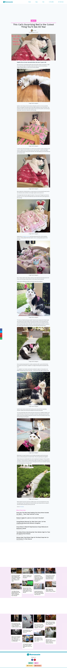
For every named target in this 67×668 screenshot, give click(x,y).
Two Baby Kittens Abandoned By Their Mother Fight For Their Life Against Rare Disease (16, 593)
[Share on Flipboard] (1, 334)
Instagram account (26, 236)
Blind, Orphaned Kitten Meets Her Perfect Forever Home (50, 590)
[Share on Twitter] (1, 332)
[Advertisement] (33, 12)
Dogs (37, 1)
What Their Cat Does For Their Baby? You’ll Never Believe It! (50, 623)
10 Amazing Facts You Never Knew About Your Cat (27, 631)
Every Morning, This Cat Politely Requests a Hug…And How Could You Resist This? (16, 625)
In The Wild (51, 1)
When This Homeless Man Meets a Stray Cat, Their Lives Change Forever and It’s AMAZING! (16, 639)
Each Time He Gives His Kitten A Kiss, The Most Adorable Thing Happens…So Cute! (39, 626)
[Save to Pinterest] (1, 336)
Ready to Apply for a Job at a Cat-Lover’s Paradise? (30, 518)
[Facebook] (32, 660)
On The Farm (60, 1)
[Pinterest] (35, 660)
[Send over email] (1, 338)
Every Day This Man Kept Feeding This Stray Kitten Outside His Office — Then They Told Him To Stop (16, 578)
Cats (43, 1)
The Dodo (22, 506)
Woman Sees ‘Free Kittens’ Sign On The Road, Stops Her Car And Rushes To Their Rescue (27, 590)
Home (29, 1)
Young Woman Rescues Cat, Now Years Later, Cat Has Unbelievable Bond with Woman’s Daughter (38, 578)
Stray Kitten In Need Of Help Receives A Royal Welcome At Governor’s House (50, 577)
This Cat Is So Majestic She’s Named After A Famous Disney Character (50, 641)
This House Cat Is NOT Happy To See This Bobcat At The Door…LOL (38, 639)
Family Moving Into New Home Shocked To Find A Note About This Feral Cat (39, 593)
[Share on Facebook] (1, 330)
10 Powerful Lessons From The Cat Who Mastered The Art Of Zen (27, 646)
